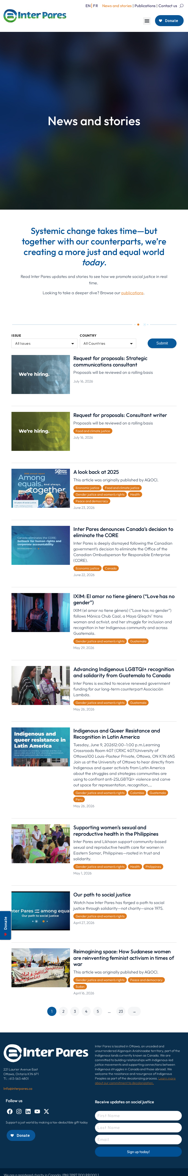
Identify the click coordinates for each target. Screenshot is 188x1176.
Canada (110, 568)
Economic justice (87, 488)
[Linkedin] (28, 1111)
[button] (147, 21)
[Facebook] (10, 1111)
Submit (162, 343)
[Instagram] (19, 1111)
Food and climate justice (93, 431)
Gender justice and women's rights (100, 494)
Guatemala (138, 641)
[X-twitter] (46, 1111)
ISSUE (16, 336)
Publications (145, 5)
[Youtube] (37, 1111)
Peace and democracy (92, 501)
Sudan (80, 987)
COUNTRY (88, 336)
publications (132, 292)
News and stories (117, 5)
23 (121, 1011)
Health (135, 494)
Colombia (137, 793)
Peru (79, 799)
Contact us (167, 5)
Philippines (153, 867)
